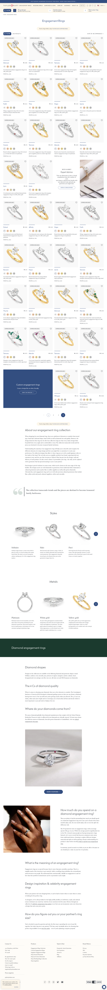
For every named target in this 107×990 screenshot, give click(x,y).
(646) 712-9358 (9, 965)
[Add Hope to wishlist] (101, 38)
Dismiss (16, 987)
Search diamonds (52, 792)
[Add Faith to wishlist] (25, 79)
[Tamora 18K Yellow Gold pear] (66, 347)
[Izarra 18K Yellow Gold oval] (92, 97)
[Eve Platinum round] (41, 55)
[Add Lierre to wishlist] (76, 245)
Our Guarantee (60, 950)
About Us (75, 5)
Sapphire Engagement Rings (38, 952)
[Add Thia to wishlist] (50, 79)
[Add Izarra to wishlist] (101, 79)
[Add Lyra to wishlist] (25, 161)
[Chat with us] (104, 987)
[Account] (87, 5)
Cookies (85, 952)
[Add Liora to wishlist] (50, 161)
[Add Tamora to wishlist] (76, 38)
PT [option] (4, 66)
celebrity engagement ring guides (41, 904)
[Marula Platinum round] (66, 138)
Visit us (82, 5)
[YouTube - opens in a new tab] (62, 982)
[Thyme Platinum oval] (15, 304)
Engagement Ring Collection (38, 948)
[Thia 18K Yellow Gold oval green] (41, 97)
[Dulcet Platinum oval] (15, 221)
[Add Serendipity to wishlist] (101, 371)
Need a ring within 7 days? (53, 28)
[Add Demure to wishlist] (25, 38)
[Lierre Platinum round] (66, 262)
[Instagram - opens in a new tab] (53, 982)
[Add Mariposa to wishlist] (101, 120)
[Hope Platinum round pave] (66, 221)
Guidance (67, 5)
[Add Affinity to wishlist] (50, 202)
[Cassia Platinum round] (15, 138)
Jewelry (60, 5)
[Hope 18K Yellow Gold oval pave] (92, 55)
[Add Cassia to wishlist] (25, 120)
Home (4, 14)
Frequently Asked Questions (64, 948)
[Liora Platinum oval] (41, 179)
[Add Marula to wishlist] (76, 120)
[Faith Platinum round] (92, 221)
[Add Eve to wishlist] (50, 38)
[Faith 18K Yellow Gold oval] (15, 97)
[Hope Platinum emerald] (92, 347)
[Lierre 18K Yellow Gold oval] (41, 304)
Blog (58, 954)
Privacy (85, 948)
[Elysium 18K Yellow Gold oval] (15, 262)
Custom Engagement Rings (38, 950)
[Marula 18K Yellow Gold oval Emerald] (92, 304)
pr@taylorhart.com (10, 977)
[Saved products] (92, 5)
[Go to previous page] (44, 415)
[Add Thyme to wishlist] (25, 286)
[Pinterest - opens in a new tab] (49, 982)
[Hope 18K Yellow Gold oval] (66, 97)
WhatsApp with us (10, 967)
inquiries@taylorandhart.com (12, 969)
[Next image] (24, 48)
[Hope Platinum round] (41, 262)
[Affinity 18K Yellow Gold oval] (41, 221)
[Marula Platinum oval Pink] (41, 347)
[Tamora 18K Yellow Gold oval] (66, 55)
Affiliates (59, 956)
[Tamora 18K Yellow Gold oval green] (41, 138)
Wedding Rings (38, 5)
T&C (84, 950)
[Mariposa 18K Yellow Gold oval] (92, 138)
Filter (8, 10)
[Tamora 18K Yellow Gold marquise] (92, 262)
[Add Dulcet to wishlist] (25, 202)
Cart (95, 5)
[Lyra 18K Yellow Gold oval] (15, 179)
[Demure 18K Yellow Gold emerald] (66, 304)
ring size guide (45, 928)
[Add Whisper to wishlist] (76, 371)
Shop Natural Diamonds (37, 954)
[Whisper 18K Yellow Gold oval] (66, 388)
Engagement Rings (25, 5)
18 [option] (7, 66)
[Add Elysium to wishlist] (25, 245)
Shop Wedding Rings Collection (39, 959)
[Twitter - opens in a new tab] (58, 982)
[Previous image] (5, 48)
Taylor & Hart (10, 5)
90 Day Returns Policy (88, 956)
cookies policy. (8, 984)
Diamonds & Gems (50, 5)
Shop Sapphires (35, 961)
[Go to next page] (63, 415)
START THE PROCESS (27, 392)
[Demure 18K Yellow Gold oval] (15, 55)
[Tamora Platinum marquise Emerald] (15, 347)
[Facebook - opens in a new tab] (45, 982)
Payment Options (87, 954)
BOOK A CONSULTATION (67, 187)
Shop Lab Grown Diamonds (38, 956)
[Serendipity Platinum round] (92, 388)
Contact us (90, 5)
